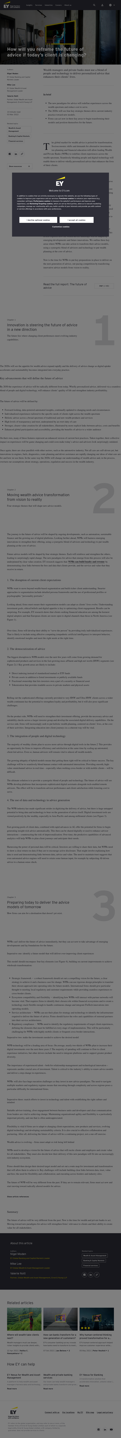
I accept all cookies (76, 220)
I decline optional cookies (38, 220)
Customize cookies (60, 226)
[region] (60, 205)
